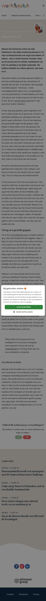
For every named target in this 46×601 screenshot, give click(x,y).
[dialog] (23, 300)
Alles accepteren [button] (24, 307)
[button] (23, 312)
